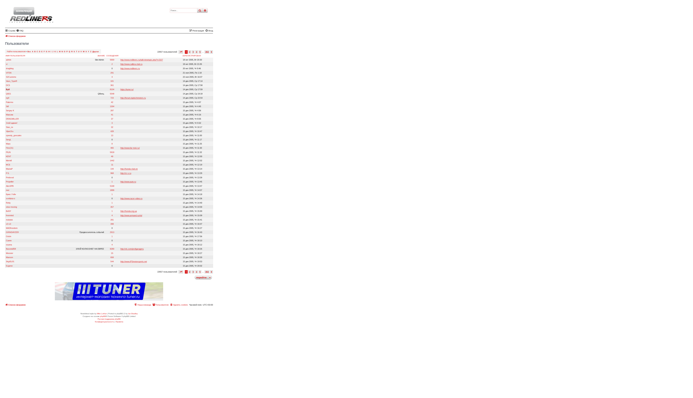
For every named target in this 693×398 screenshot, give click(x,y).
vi (6, 64)
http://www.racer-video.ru (131, 198)
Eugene (9, 266)
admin (8, 60)
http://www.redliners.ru (130, 68)
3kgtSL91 (10, 261)
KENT (8, 156)
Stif (7, 106)
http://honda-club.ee (129, 169)
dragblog (10, 68)
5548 (112, 94)
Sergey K (10, 110)
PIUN (8, 152)
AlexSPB (10, 186)
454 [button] (207, 52)
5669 (112, 60)
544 (112, 261)
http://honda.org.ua (128, 211)
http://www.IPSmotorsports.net (133, 261)
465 (112, 148)
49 (112, 156)
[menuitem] (19, 31)
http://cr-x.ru (125, 173)
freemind (10, 215)
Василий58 (11, 249)
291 (112, 73)
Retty (8, 203)
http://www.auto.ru (128, 182)
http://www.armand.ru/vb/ (131, 215)
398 (112, 224)
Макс (8, 144)
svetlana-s (10, 198)
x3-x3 (8, 224)
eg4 (7, 98)
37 (112, 119)
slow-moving (11, 207)
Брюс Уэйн (11, 194)
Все (29, 52)
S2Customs (11, 77)
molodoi (9, 220)
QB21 (8, 94)
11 (112, 165)
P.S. (7, 173)
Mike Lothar (102, 314)
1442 (112, 160)
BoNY (8, 211)
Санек (9, 240)
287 (112, 110)
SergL (8, 140)
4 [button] (196, 52)
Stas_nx (9, 127)
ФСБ (8, 165)
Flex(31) (9, 148)
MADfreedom (12, 228)
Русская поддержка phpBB (109, 319)
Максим (9, 115)
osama (9, 245)
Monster (9, 253)
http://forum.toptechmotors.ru (133, 98)
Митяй (9, 160)
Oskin (8, 236)
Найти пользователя (16, 51)
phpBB (103, 316)
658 (112, 257)
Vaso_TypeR (11, 81)
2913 (112, 232)
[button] (180, 52)
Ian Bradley (133, 314)
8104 (112, 89)
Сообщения (112, 56)
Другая (95, 52)
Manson (9, 257)
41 (112, 115)
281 (112, 220)
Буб (8, 89)
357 (112, 207)
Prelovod (10, 177)
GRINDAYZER (12, 232)
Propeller (10, 182)
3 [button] (193, 52)
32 (112, 127)
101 (112, 81)
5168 (112, 186)
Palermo (9, 102)
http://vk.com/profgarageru (132, 249)
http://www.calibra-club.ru (131, 64)
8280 (112, 249)
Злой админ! (11, 123)
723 (112, 98)
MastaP (9, 169)
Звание (101, 56)
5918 (112, 152)
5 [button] (200, 52)
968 (112, 173)
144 (112, 169)
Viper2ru (9, 131)
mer (7, 190)
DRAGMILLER (12, 119)
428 (112, 131)
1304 (112, 106)
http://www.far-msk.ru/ (130, 148)
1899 (112, 190)
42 (112, 102)
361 (112, 85)
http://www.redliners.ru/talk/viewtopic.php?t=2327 (141, 60)
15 (112, 253)
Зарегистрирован (191, 56)
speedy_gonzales (13, 135)
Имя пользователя (15, 56)
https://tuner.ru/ (127, 89)
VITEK (9, 73)
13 (112, 135)
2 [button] (189, 52)
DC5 (8, 85)
